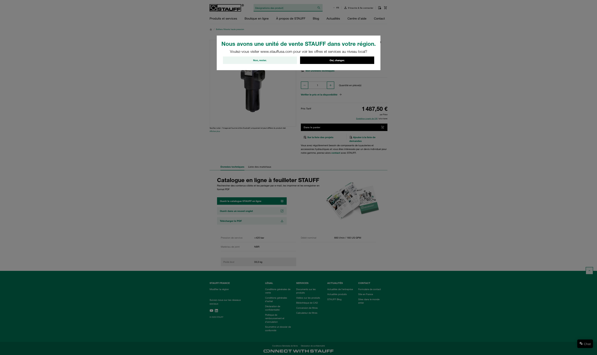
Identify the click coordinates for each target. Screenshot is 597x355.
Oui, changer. (337, 60)
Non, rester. (260, 60)
